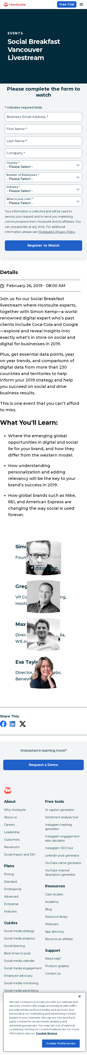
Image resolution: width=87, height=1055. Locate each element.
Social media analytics (19, 938)
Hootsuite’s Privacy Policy (56, 232)
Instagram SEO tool (59, 848)
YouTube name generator (63, 863)
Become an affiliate (59, 939)
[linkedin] (13, 725)
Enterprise (11, 904)
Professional (12, 889)
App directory (54, 931)
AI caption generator (59, 810)
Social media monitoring (21, 983)
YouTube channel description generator (60, 872)
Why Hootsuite (15, 810)
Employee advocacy (18, 976)
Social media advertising (21, 990)
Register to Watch (43, 245)
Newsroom (12, 847)
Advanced (11, 896)
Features (10, 911)
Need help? (53, 958)
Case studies (54, 894)
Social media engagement (23, 968)
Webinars (51, 924)
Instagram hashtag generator (58, 827)
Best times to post (17, 953)
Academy (52, 902)
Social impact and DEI (19, 854)
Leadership (12, 832)
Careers (9, 825)
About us (10, 817)
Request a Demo (43, 765)
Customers (12, 839)
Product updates (57, 966)
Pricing (9, 874)
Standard (10, 881)
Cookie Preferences (60, 1043)
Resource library (56, 917)
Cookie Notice (46, 1033)
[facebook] (3, 725)
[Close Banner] (79, 996)
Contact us (52, 973)
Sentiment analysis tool (61, 817)
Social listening (14, 946)
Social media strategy (19, 931)
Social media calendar (19, 961)
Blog (48, 909)
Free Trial (66, 4)
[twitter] (22, 725)
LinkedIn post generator (62, 855)
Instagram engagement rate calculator (62, 838)
